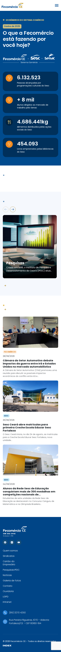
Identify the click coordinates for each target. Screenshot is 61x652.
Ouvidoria (8, 591)
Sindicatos (8, 556)
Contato (7, 586)
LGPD (5, 596)
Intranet (7, 602)
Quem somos (10, 550)
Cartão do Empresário (9, 563)
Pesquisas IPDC (11, 569)
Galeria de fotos (12, 580)
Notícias (7, 575)
